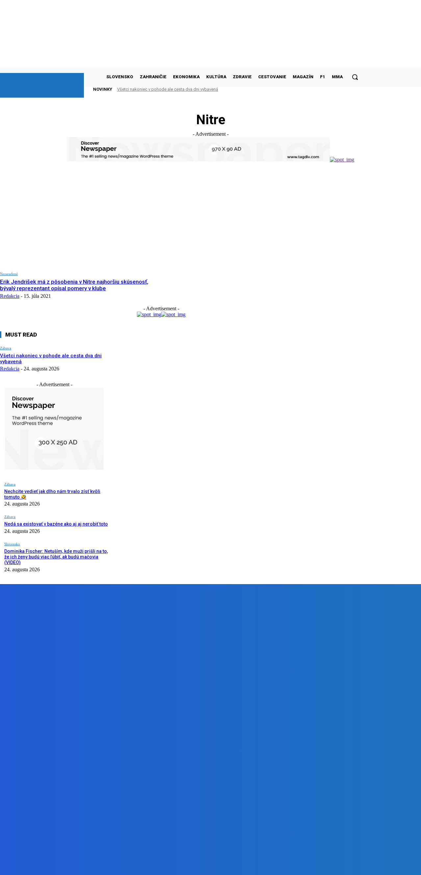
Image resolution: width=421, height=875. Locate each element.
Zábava (5, 348)
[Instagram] (111, 865)
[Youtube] (148, 865)
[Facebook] (73, 865)
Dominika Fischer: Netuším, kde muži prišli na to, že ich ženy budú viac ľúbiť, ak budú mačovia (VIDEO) (56, 557)
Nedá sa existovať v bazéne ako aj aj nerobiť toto (56, 524)
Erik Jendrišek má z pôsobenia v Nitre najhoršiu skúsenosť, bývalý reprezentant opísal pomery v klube (74, 285)
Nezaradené (9, 274)
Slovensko (12, 544)
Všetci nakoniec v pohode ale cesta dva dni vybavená (167, 89)
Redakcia (9, 296)
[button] (354, 76)
